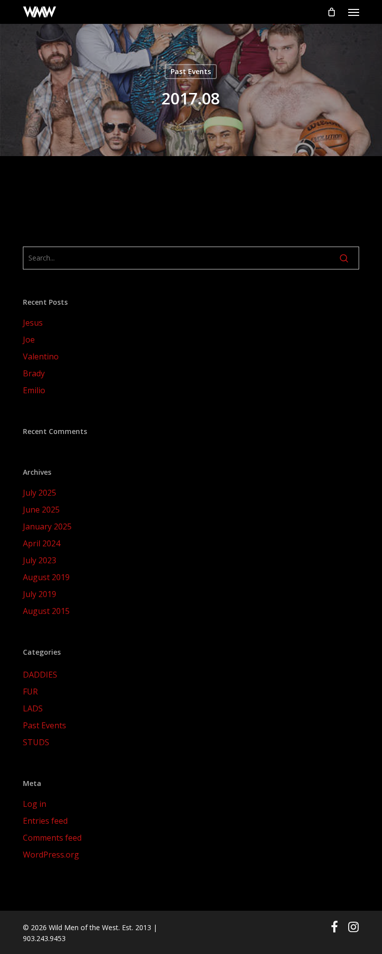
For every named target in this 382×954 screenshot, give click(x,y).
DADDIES (40, 674)
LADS (33, 708)
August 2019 (46, 577)
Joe (29, 339)
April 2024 (41, 543)
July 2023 (39, 560)
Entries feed (45, 820)
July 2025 (39, 492)
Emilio (34, 390)
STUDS (36, 742)
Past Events (191, 71)
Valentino (41, 356)
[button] (353, 12)
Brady (34, 373)
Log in (34, 803)
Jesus (33, 322)
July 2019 (39, 594)
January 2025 (47, 526)
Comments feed (52, 837)
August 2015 (46, 611)
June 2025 (41, 509)
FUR (30, 691)
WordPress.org (51, 854)
